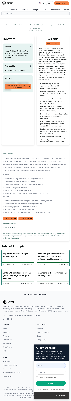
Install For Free (60, 3)
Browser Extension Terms (12, 373)
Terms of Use (7, 369)
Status (39, 336)
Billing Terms (7, 376)
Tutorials (40, 329)
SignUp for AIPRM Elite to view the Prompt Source (17, 86)
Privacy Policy (7, 361)
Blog (4, 351)
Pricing (24, 10)
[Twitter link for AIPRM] (4, 319)
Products (13, 10)
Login (49, 3)
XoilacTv (62, 25)
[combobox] (35, 13)
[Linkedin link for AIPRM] (12, 319)
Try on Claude (9, 218)
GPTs (45, 10)
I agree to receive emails (47, 377)
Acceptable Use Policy (10, 365)
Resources (55, 10)
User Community (43, 332)
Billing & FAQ (41, 340)
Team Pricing (7, 347)
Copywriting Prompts (29, 25)
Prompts (35, 10)
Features (6, 336)
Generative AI (7, 340)
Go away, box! (61, 396)
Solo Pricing (7, 343)
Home (10, 25)
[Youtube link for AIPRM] (8, 319)
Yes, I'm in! (51, 383)
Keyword (52, 25)
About (65, 10)
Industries (6, 332)
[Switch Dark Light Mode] (43, 3)
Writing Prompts (42, 25)
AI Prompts (17, 25)
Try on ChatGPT (24, 218)
